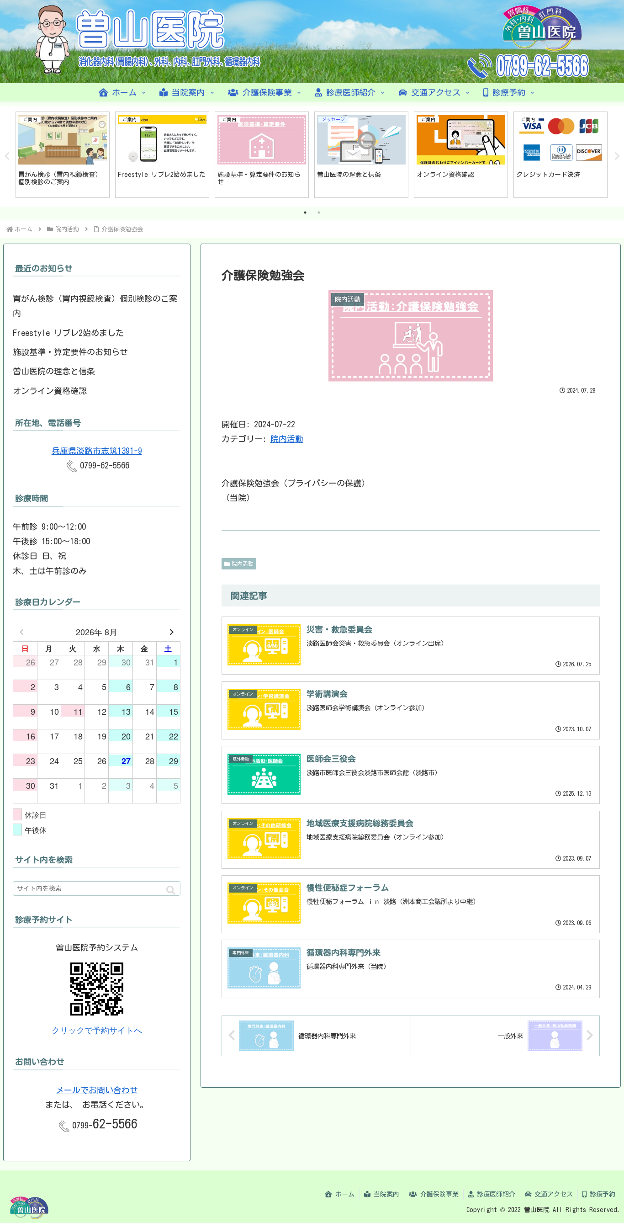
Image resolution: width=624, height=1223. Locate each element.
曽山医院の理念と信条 (54, 371)
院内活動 (286, 439)
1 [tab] (305, 212)
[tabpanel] (63, 155)
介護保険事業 (438, 1194)
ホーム (343, 1194)
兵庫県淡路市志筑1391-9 (97, 451)
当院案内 (384, 1194)
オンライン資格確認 (50, 391)
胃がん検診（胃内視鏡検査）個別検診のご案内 (95, 305)
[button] (171, 891)
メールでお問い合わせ (97, 1090)
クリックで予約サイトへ (97, 1030)
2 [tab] (318, 212)
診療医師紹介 (494, 1194)
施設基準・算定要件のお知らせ (70, 352)
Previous (6, 156)
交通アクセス (552, 1194)
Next (617, 156)
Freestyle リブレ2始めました (68, 333)
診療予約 (601, 1194)
